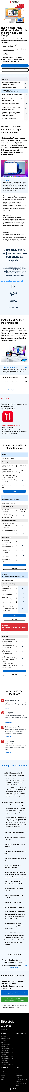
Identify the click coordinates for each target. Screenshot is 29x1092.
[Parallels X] (4, 1026)
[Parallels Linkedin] (7, 1026)
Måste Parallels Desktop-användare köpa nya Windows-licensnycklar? (14, 926)
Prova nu (14, 568)
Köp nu (15, 66)
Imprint (17, 1085)
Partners (3, 1077)
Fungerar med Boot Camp (10, 377)
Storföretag (18, 1036)
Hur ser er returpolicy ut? (12, 902)
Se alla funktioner (14, 390)
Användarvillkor (19, 1075)
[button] (15, 1088)
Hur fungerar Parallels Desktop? (14, 832)
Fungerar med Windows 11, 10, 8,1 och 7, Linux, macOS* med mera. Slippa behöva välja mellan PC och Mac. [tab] (14, 371)
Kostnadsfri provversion (15, 70)
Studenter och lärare (20, 1039)
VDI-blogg (3, 1073)
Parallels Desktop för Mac (7, 1056)
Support (3, 1079)
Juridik (17, 1077)
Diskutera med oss (14, 671)
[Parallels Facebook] (2, 1026)
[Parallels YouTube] (10, 1026)
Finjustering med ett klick (10, 382)
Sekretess (18, 1071)
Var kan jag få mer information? (14, 907)
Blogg (2, 1071)
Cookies (17, 1073)
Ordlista (3, 1075)
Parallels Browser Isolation (7, 1064)
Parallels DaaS (4, 1062)
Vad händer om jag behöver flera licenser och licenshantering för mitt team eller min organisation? (15, 875)
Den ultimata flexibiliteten (10, 367)
